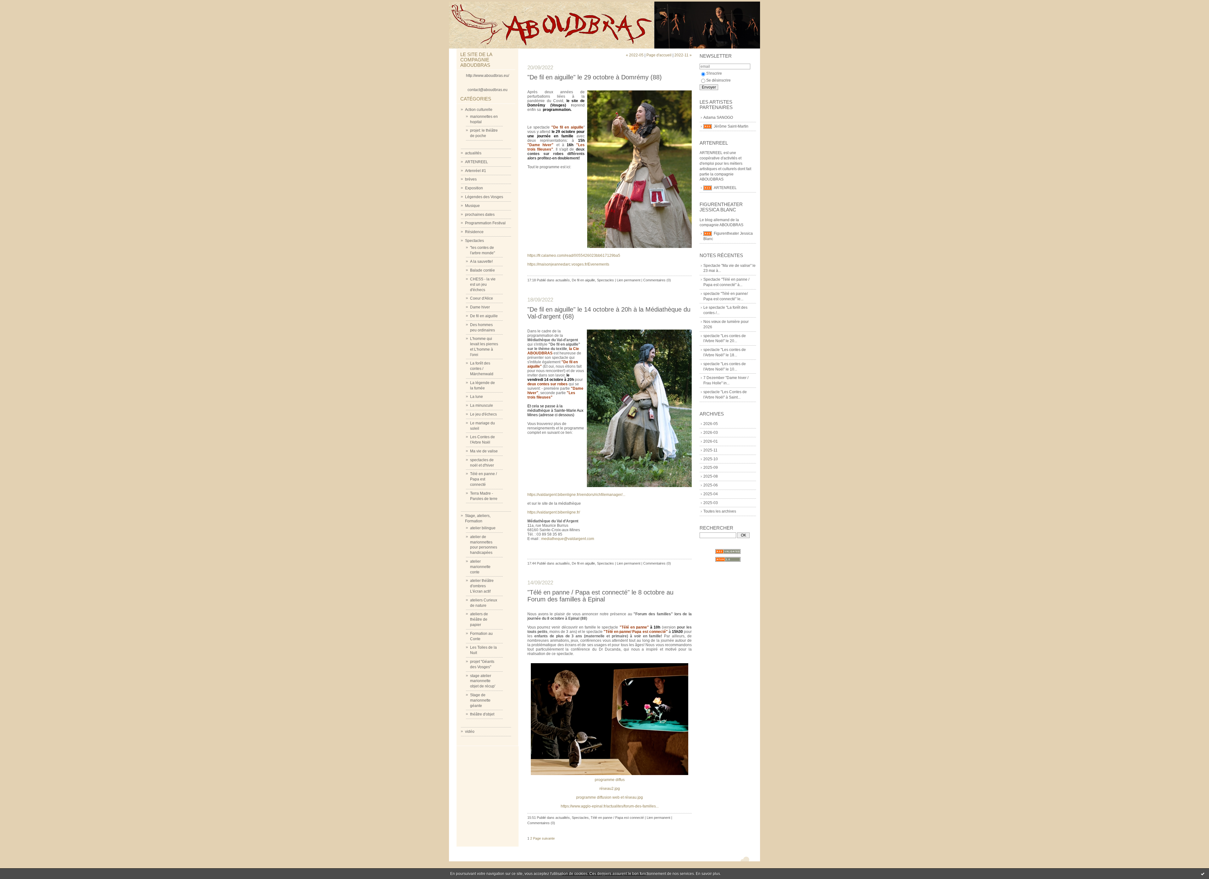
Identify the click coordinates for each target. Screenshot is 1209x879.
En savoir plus (708, 873)
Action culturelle (478, 109)
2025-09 (710, 467)
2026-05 (710, 424)
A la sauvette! (481, 261)
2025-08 (710, 476)
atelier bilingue (483, 528)
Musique (472, 206)
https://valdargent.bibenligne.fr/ (553, 512)
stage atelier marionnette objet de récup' (482, 681)
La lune (476, 396)
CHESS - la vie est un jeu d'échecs (483, 284)
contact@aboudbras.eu (488, 90)
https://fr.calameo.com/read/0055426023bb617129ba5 (573, 255)
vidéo (469, 731)
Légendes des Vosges (484, 197)
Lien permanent (628, 280)
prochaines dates (480, 214)
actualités (473, 153)
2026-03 (710, 432)
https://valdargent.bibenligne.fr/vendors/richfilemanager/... (576, 494)
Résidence (474, 232)
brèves (471, 179)
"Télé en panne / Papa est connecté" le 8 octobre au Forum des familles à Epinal (600, 596)
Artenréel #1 (475, 171)
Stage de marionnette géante (480, 700)
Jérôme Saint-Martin (731, 126)
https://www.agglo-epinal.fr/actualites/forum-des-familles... (610, 806)
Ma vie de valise (484, 451)
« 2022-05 (635, 55)
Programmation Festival (485, 223)
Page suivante (544, 838)
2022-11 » (683, 55)
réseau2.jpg (609, 788)
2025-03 (710, 503)
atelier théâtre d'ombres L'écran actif (482, 586)
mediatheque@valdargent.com (568, 539)
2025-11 (710, 450)
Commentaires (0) (657, 280)
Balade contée (482, 270)
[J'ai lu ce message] (1202, 873)
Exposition (474, 188)
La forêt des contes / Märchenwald (481, 368)
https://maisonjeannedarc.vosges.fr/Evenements (568, 264)
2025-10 (710, 459)
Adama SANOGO (718, 117)
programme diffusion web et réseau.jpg (609, 797)
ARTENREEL (476, 162)
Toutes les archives (719, 511)
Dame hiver (480, 307)
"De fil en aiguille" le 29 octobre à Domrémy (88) (594, 77)
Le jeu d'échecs (483, 414)
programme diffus (610, 780)
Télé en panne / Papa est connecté (483, 479)
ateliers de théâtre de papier (479, 619)
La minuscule (481, 405)
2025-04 (710, 494)
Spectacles (474, 240)
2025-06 (710, 485)
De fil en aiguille (484, 316)
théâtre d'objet (482, 714)
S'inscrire (714, 73)
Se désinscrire (718, 80)
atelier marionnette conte (480, 566)
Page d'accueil (659, 55)
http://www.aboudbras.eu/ (487, 75)
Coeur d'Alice (481, 298)
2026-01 (710, 441)
